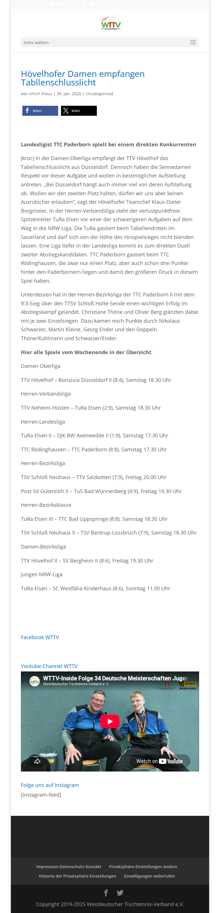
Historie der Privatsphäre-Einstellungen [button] (77, 876)
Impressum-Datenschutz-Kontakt (68, 866)
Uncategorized (99, 93)
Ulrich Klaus (40, 93)
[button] (40, 111)
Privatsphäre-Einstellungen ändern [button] (143, 866)
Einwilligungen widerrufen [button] (149, 876)
